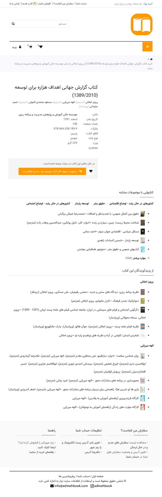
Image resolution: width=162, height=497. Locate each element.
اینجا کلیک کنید (47, 447)
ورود (14, 47)
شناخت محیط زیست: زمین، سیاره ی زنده (116, 222)
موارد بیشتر (139, 258)
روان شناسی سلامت (128, 356)
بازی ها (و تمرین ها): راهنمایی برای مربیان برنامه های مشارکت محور (101, 389)
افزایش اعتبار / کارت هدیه (36, 3)
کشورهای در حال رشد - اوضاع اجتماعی (48, 203)
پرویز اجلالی (91, 102)
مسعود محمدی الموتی (40, 102)
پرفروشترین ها (67, 476)
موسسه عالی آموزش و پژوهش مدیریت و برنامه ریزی (48, 114)
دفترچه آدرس (92, 452)
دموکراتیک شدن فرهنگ (126, 301)
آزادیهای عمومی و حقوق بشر (123, 249)
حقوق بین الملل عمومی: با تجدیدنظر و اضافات (113, 213)
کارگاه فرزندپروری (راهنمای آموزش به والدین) (114, 398)
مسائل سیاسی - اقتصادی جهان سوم (119, 231)
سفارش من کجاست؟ (63, 3)
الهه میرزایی (68, 102)
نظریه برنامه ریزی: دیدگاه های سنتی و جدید (114, 292)
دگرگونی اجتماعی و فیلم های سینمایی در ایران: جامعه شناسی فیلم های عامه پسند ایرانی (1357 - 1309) (81, 309)
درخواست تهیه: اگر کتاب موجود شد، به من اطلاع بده (50, 171)
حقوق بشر (99, 203)
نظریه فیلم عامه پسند (127, 326)
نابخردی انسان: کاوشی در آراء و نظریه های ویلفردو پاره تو (107, 335)
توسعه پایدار (82, 203)
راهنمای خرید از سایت (41, 452)
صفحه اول (98, 476)
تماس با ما (14, 3)
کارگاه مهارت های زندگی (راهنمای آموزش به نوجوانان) (109, 407)
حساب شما (81, 3)
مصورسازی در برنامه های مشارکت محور (117, 380)
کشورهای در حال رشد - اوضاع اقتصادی (131, 203)
